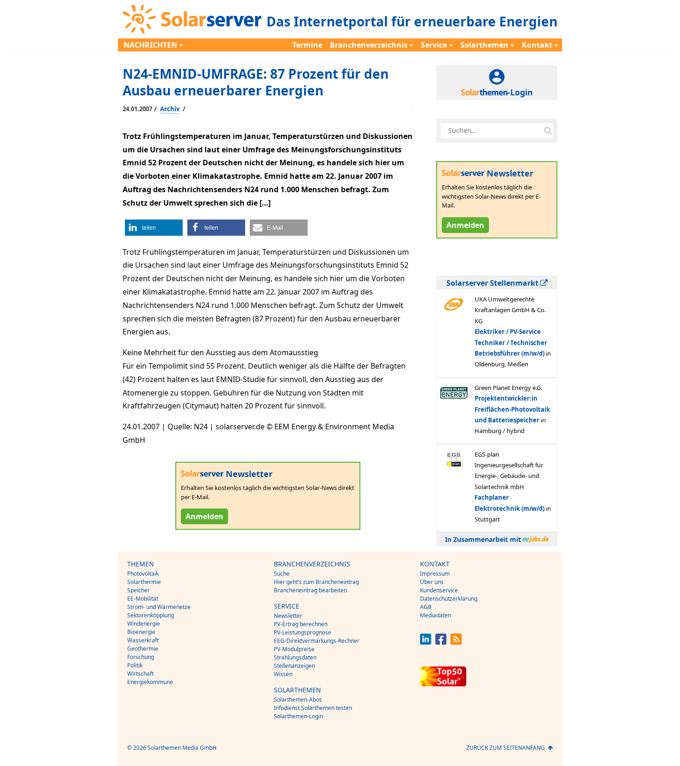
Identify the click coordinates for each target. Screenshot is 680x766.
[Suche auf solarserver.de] (548, 131)
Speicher (138, 590)
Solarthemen (484, 45)
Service (434, 45)
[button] (154, 228)
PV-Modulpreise (294, 649)
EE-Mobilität (142, 599)
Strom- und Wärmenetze (159, 607)
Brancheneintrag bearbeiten (310, 590)
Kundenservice (439, 590)
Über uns (432, 582)
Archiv (169, 109)
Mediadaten (435, 615)
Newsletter (288, 616)
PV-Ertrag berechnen (301, 624)
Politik (134, 665)
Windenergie (143, 624)
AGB (426, 607)
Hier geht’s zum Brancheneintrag (316, 582)
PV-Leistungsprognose (302, 632)
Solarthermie (144, 582)
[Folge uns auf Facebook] (440, 642)
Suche (282, 574)
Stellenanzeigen (294, 666)
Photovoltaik (143, 574)
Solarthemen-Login (298, 716)
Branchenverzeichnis (369, 45)
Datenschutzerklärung (448, 599)
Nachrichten (150, 45)
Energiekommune (150, 682)
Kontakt (537, 45)
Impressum (435, 574)
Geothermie (142, 649)
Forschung (140, 657)
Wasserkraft (143, 640)
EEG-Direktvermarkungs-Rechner (316, 641)
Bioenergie (141, 632)
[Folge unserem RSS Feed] (456, 642)
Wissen (283, 674)
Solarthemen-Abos (298, 699)
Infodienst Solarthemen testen (313, 708)
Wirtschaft (140, 674)
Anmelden (204, 516)
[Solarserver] (192, 19)
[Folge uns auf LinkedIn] (425, 642)
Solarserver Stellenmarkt (493, 283)
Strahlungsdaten (295, 657)
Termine (307, 45)
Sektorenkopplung (150, 615)
